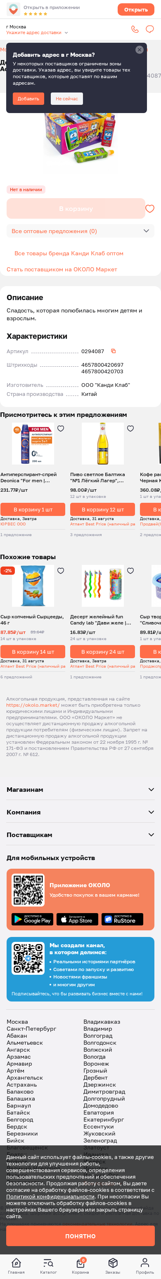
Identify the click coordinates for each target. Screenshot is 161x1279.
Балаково (20, 1091)
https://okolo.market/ (33, 705)
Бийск (15, 1140)
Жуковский (99, 1133)
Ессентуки (98, 1126)
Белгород (20, 1119)
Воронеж (96, 1063)
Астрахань (22, 1084)
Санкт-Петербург (31, 1028)
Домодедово (100, 1105)
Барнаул (19, 1105)
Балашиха (21, 1098)
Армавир (19, 1063)
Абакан (17, 1035)
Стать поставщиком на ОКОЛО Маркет (62, 269)
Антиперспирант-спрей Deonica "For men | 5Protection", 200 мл (28, 477)
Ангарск (18, 1049)
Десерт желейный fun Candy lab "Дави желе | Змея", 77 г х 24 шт (98, 619)
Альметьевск (25, 1042)
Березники (22, 1133)
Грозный (95, 1070)
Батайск (18, 1112)
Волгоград (97, 1035)
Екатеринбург (103, 1119)
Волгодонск (99, 1042)
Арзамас (19, 1056)
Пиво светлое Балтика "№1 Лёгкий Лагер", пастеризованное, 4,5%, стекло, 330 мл (99, 477)
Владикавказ (101, 1021)
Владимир (97, 1028)
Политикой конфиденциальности (50, 1196)
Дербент (95, 1077)
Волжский (97, 1049)
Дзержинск (99, 1084)
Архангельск (25, 1077)
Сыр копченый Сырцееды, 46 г (32, 619)
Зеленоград (100, 1140)
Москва (17, 1021)
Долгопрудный (104, 1098)
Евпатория (98, 1112)
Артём (15, 1070)
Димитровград (104, 1091)
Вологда (94, 1056)
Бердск (17, 1126)
